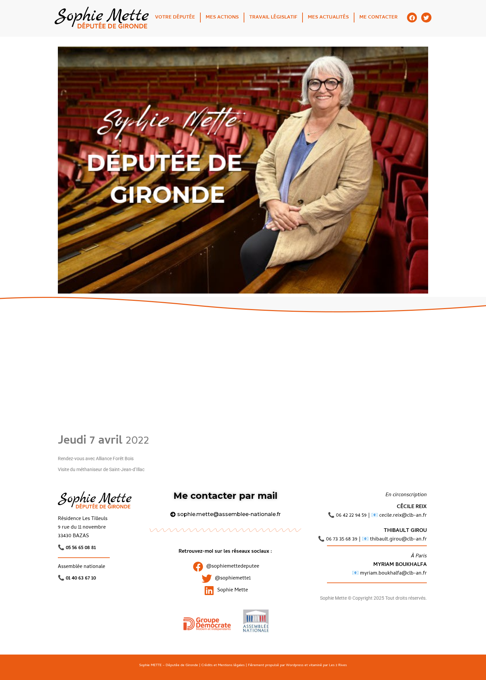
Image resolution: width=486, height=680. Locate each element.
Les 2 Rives (338, 665)
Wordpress (295, 665)
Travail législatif (273, 17)
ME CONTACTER (378, 17)
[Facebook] (412, 18)
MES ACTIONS (222, 17)
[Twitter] (426, 18)
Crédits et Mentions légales (223, 665)
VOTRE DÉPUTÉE (175, 17)
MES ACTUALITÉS (328, 17)
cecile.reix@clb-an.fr (403, 515)
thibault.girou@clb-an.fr (398, 539)
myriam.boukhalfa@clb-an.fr (393, 573)
